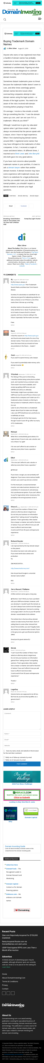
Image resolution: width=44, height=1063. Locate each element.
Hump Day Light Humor (32, 218)
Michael (14, 432)
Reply (13, 325)
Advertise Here (12, 865)
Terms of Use (26, 258)
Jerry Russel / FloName (20, 589)
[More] (31, 206)
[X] (13, 993)
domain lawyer (14, 168)
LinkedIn (22, 266)
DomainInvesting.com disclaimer (13, 1054)
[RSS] (8, 993)
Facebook (33, 264)
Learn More (6, 967)
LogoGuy (14, 689)
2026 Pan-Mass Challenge (22, 784)
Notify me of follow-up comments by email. (19, 757)
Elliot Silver (13, 48)
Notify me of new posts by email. (16, 760)
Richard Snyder (17, 541)
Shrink (13, 648)
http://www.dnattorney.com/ (20, 568)
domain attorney (23, 196)
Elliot (13, 458)
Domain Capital (12, 884)
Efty (10, 821)
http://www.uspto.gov (18, 284)
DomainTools (11, 869)
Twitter (27, 264)
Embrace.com (11, 894)
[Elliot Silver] (5, 48)
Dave (13, 331)
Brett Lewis (19, 154)
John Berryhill (33, 154)
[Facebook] (4, 993)
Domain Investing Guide (15, 846)
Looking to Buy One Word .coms (22, 802)
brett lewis (13, 196)
